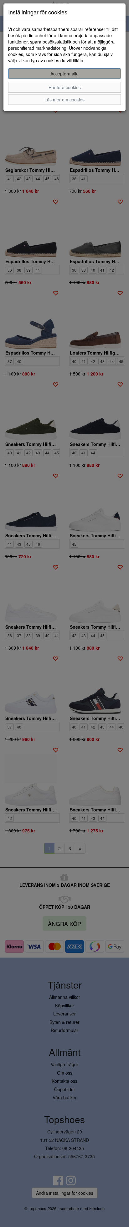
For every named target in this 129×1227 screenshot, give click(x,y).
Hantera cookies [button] (65, 87)
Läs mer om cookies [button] (64, 99)
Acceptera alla (64, 73)
